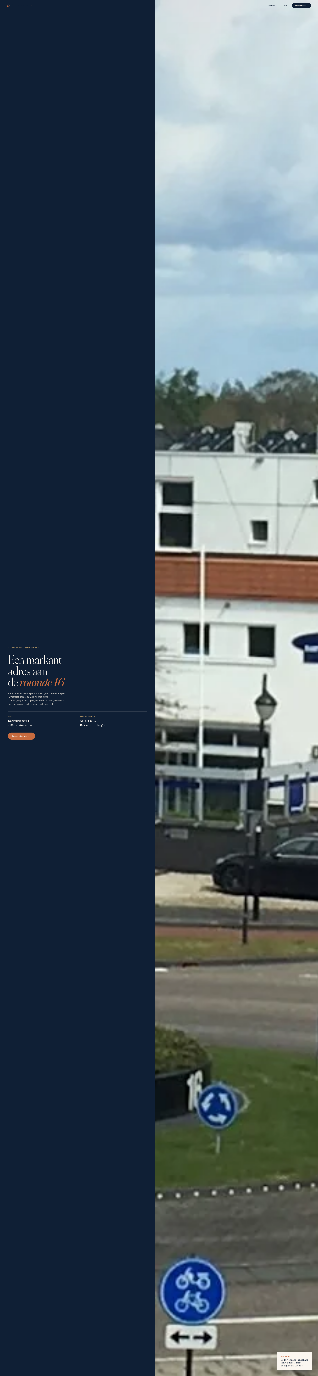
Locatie (284, 5)
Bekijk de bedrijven (22, 736)
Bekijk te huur (301, 5)
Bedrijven (272, 5)
